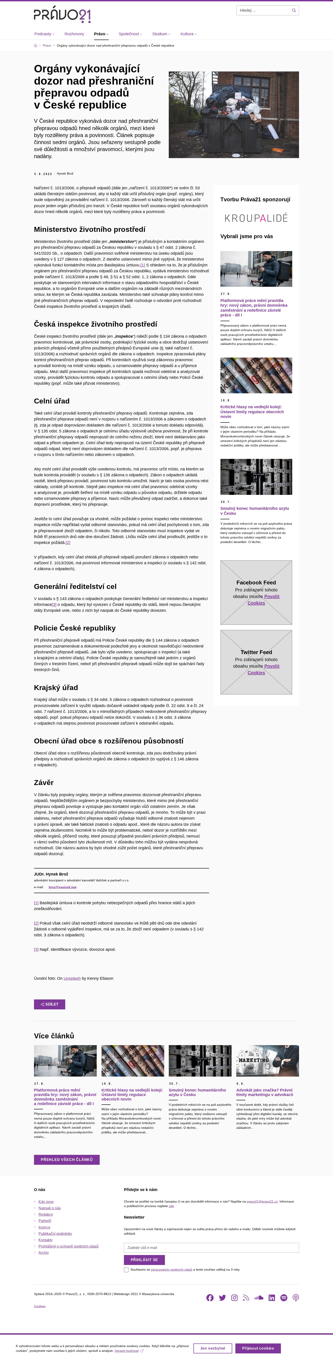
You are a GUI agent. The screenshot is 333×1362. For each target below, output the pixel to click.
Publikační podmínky (55, 1234)
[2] (68, 542)
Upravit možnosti (127, 1351)
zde (171, 1206)
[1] (142, 265)
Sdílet (51, 1004)
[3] (54, 604)
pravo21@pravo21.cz (262, 1201)
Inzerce (44, 1227)
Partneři (45, 1221)
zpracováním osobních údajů (171, 1269)
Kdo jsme (46, 1202)
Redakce (46, 1214)
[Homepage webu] (62, 14)
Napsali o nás (50, 1208)
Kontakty (46, 1240)
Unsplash (72, 978)
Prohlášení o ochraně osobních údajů (69, 1246)
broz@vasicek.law (63, 887)
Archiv (44, 1253)
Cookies (40, 1306)
